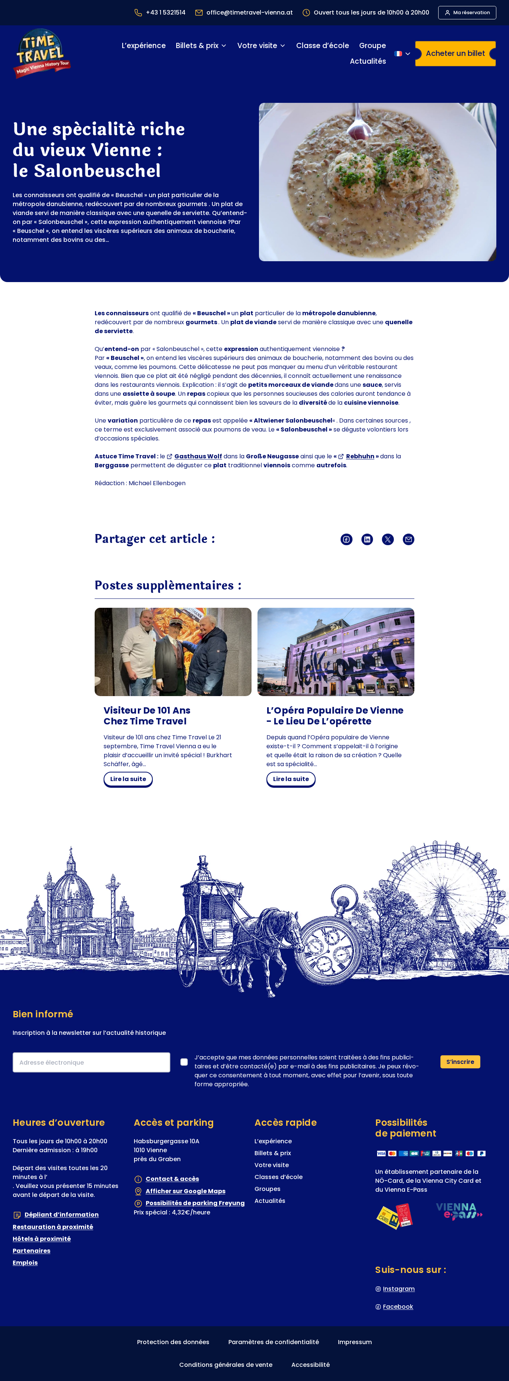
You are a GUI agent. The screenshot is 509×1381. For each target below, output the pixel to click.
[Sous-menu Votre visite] (282, 45)
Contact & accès (172, 1179)
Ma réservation (471, 12)
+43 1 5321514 (166, 12)
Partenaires (31, 1250)
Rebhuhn (360, 456)
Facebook (398, 1306)
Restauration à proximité (53, 1227)
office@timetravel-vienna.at (249, 12)
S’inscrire (460, 1062)
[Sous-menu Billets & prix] (223, 45)
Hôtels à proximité (42, 1239)
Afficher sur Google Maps (185, 1191)
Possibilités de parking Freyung (195, 1203)
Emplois (25, 1262)
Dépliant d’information (62, 1214)
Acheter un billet (455, 53)
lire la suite (131, 780)
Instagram (399, 1288)
